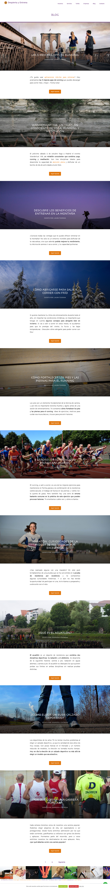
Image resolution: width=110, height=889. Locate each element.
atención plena (59, 162)
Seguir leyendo (55, 91)
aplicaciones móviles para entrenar (59, 77)
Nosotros (60, 3)
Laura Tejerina (60, 59)
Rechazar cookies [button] (74, 886)
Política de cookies (36, 879)
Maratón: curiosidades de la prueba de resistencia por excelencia (55, 544)
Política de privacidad (25, 879)
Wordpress (64, 879)
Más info (81, 886)
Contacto (101, 3)
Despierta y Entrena (60, 552)
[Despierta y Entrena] (16, 2)
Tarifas (78, 3)
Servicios (69, 3)
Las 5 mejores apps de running (55, 55)
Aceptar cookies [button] (63, 886)
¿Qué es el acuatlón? (55, 632)
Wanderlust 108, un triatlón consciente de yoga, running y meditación (55, 128)
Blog (94, 3)
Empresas (86, 3)
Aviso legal (16, 879)
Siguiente (61, 862)
